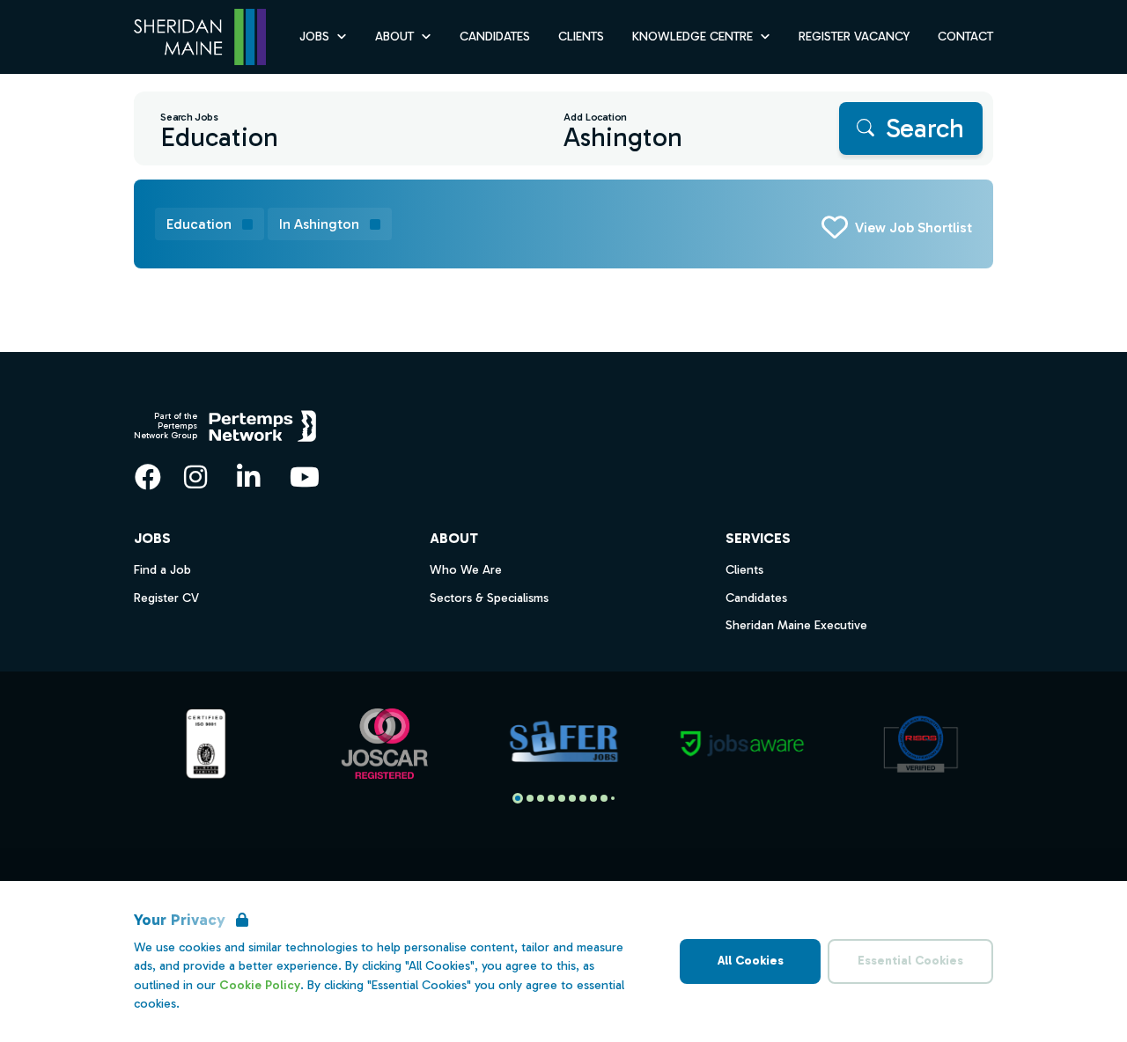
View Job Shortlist (913, 227)
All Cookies (751, 960)
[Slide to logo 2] (540, 798)
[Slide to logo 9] (613, 798)
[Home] (200, 37)
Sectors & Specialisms (489, 598)
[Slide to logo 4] (561, 798)
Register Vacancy (854, 36)
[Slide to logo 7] (593, 798)
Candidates (495, 36)
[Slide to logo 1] (530, 798)
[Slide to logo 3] (551, 798)
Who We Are (466, 569)
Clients (581, 36)
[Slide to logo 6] (582, 798)
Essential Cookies (910, 960)
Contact (965, 36)
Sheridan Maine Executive (796, 625)
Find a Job (162, 569)
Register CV (166, 598)
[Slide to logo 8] (604, 798)
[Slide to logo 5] (572, 798)
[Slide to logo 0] (517, 798)
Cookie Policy (259, 985)
